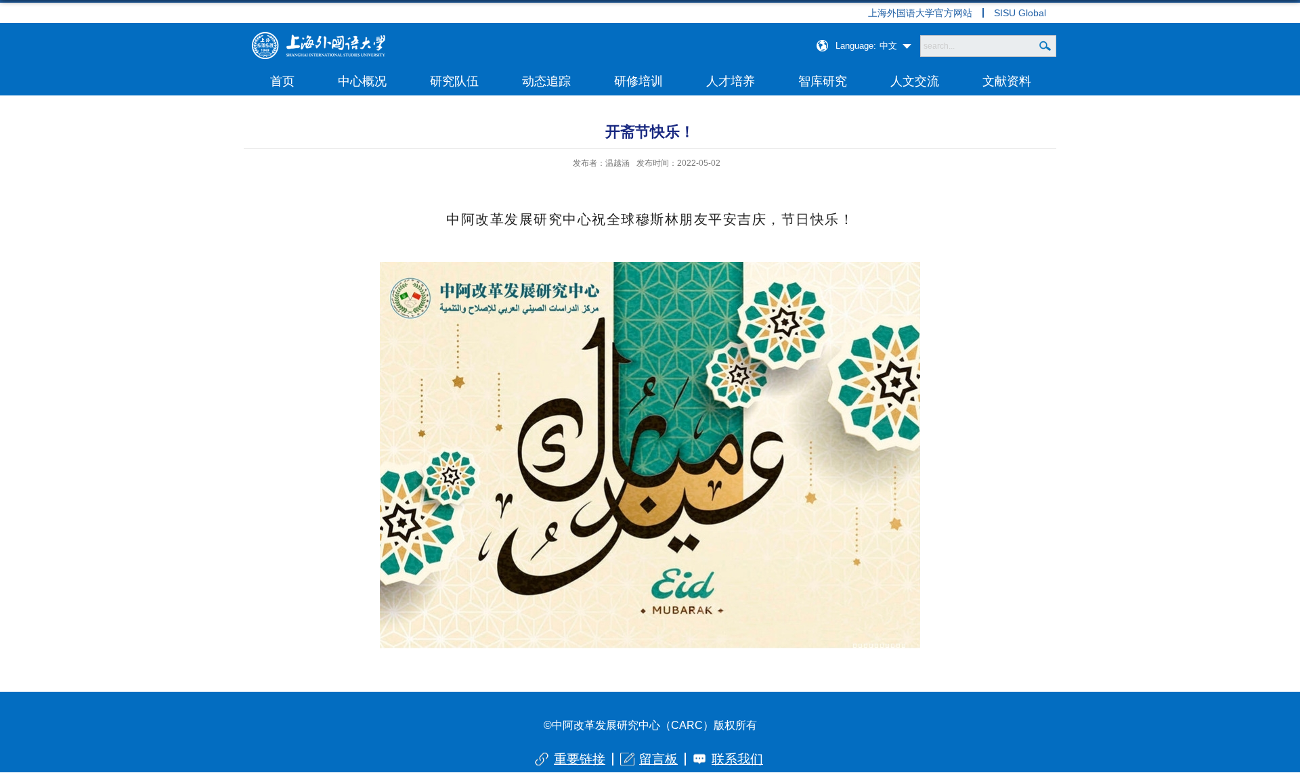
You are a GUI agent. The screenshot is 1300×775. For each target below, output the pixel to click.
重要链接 (579, 759)
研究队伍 (454, 81)
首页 (282, 81)
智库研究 (822, 81)
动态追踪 (546, 81)
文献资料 (1006, 81)
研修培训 (638, 81)
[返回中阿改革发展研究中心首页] (318, 36)
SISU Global (1020, 13)
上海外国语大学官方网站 (920, 13)
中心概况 (362, 81)
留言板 (658, 759)
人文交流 (914, 81)
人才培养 (730, 81)
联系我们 (737, 759)
